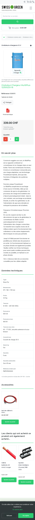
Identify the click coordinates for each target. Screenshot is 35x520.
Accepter (26, 515)
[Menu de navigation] (30, 8)
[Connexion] (24, 2)
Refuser (9, 515)
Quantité (6, 135)
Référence (5, 93)
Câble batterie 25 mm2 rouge (6, 465)
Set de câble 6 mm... (6, 411)
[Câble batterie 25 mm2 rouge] (9, 453)
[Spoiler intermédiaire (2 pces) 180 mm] (26, 453)
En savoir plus (17, 509)
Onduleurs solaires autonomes (14, 37)
